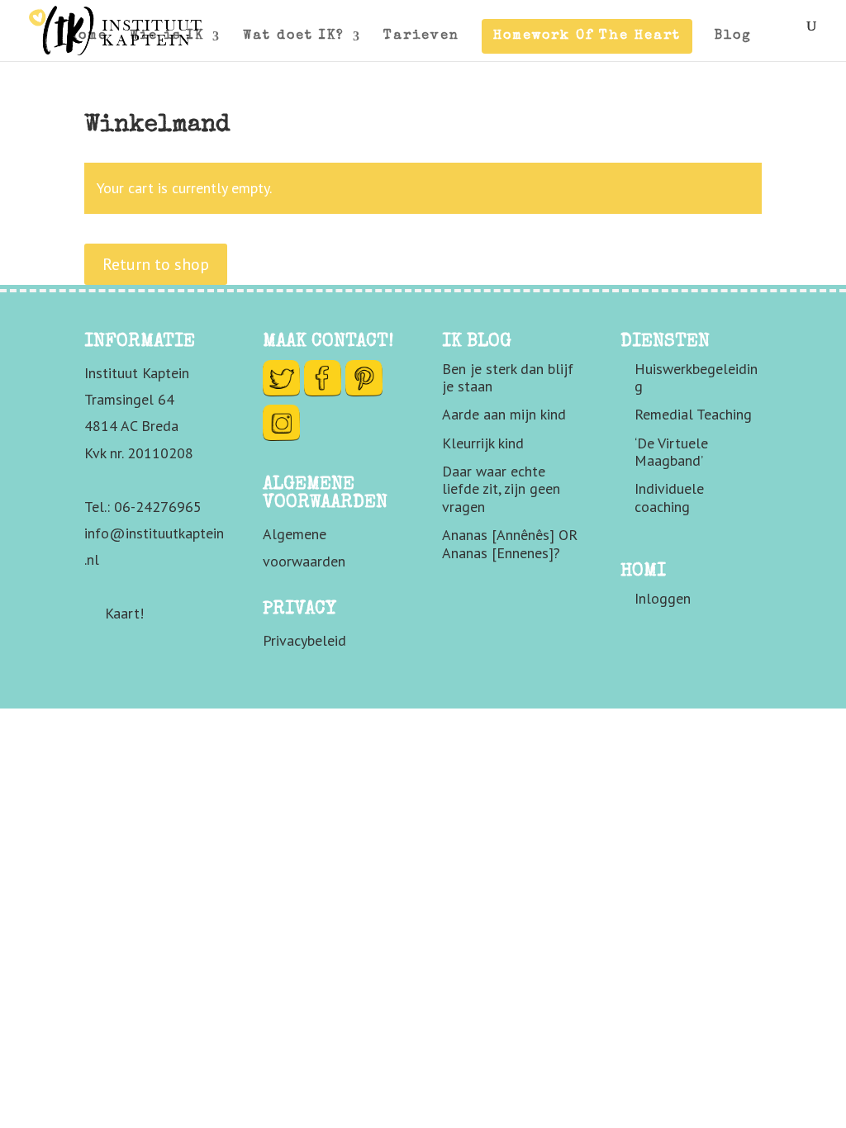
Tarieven (421, 37)
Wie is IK (167, 37)
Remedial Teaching (693, 414)
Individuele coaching (669, 497)
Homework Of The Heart (587, 36)
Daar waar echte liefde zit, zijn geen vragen (501, 489)
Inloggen (662, 598)
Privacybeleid (304, 640)
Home (88, 37)
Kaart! (124, 613)
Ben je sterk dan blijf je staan (507, 377)
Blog (733, 37)
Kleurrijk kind (483, 443)
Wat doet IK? (294, 37)
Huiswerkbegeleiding (696, 377)
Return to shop (155, 264)
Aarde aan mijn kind (504, 414)
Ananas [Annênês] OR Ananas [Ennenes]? (509, 543)
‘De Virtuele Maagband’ (671, 452)
